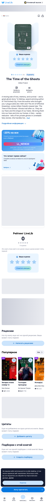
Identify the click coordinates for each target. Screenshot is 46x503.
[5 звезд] (31, 59)
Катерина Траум (24, 388)
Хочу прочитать (21, 490)
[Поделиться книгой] (42, 16)
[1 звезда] (14, 59)
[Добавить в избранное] (38, 16)
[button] (23, 37)
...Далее (11, 478)
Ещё (28, 118)
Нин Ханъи (6, 388)
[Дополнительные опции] (42, 489)
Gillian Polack (23, 83)
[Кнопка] (14, 360)
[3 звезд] (23, 59)
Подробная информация (13, 123)
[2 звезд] (18, 59)
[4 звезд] (27, 59)
